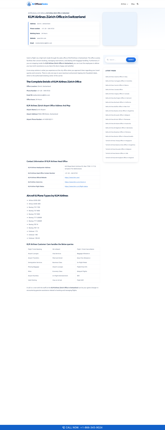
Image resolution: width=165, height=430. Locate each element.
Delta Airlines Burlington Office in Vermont (118, 98)
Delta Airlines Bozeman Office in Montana (118, 132)
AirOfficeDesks (32, 13)
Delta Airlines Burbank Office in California (118, 102)
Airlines (123, 4)
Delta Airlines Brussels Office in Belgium (118, 115)
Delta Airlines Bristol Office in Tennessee (118, 119)
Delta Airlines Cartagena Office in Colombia (119, 81)
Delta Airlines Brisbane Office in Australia (118, 123)
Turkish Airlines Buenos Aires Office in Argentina (120, 145)
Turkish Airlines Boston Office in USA (117, 153)
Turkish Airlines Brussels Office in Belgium (118, 149)
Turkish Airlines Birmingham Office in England (120, 158)
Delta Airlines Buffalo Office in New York (118, 106)
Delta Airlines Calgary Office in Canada (117, 94)
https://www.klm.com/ (72, 178)
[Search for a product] (137, 4)
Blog (132, 4)
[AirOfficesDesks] (37, 4)
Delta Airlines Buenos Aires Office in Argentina (120, 111)
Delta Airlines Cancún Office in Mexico (117, 85)
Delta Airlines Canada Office (114, 89)
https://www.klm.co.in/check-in (75, 182)
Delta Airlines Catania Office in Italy (116, 77)
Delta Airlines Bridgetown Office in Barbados (119, 128)
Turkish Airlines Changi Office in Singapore (119, 140)
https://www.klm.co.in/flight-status (76, 186)
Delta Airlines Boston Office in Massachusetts (119, 136)
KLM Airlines (41, 13)
